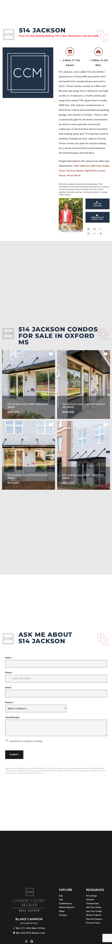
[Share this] (95, 229)
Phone (9, 672)
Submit (14, 754)
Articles (90, 899)
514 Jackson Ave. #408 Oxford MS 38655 (83, 472)
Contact (63, 915)
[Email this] (89, 229)
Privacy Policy (93, 923)
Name (9, 657)
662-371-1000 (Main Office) (30, 928)
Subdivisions (65, 903)
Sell (61, 899)
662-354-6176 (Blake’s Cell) (30, 933)
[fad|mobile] (14, 933)
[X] (26, 941)
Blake (62, 911)
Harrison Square (74, 170)
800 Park (96, 165)
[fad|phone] (14, 928)
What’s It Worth (93, 915)
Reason (9, 702)
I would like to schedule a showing (25, 741)
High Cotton (91, 170)
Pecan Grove (74, 175)
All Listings (91, 895)
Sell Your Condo (94, 911)
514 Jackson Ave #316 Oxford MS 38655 (28, 472)
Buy (61, 895)
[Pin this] (89, 234)
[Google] (31, 941)
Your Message (13, 717)
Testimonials (92, 903)
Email (8, 687)
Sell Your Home (93, 907)
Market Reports (66, 907)
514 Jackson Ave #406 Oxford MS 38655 (28, 401)
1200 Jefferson (81, 165)
